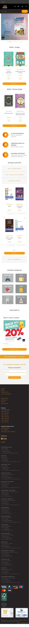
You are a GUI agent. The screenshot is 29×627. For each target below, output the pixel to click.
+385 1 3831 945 (5, 570)
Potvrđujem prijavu (14, 377)
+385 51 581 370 (5, 510)
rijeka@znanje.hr (5, 468)
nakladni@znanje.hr (5, 428)
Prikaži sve (14, 83)
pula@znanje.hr (5, 460)
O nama (3, 388)
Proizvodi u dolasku (14, 180)
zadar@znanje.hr (5, 503)
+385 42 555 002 (5, 493)
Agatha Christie (9, 204)
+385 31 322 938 (5, 536)
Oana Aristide (9, 111)
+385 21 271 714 (5, 484)
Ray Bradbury (9, 69)
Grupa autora (9, 235)
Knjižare (3, 1)
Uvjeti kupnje (4, 400)
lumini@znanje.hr (5, 494)
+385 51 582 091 (5, 414)
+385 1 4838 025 (5, 553)
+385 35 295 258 (5, 418)
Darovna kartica (4, 403)
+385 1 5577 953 (5, 422)
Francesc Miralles (20, 111)
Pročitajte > (6, 343)
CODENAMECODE (24, 623)
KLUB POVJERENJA (17, 133)
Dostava (3, 401)
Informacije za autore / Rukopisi (8, 431)
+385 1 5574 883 (5, 519)
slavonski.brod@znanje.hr (7, 477)
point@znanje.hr (5, 572)
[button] (3, 66)
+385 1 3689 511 (4, 429)
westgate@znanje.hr (6, 529)
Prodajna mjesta (4, 392)
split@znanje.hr (5, 486)
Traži (24, 11)
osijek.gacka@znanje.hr (7, 537)
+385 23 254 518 (5, 416)
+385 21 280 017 (5, 562)
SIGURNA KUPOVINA (18, 153)
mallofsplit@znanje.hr (6, 563)
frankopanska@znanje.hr (7, 520)
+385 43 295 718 (5, 411)
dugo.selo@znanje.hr (6, 555)
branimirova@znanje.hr (7, 581)
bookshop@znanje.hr (6, 451)
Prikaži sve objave (14, 349)
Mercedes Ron (20, 69)
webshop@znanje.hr (5, 409)
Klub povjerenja (4, 398)
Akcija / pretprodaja (14, 259)
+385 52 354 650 (5, 420)
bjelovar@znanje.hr (6, 546)
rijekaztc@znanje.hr (6, 511)
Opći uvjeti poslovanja (6, 393)
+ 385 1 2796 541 (5, 579)
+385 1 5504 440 (5, 413)
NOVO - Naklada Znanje (14, 168)
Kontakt (2, 390)
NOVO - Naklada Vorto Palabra (14, 174)
